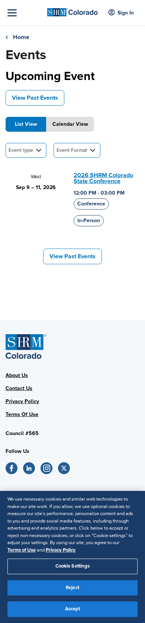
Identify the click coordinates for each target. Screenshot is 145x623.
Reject (72, 588)
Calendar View (70, 124)
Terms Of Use (22, 414)
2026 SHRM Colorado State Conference (103, 178)
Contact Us (19, 388)
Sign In (125, 13)
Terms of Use (21, 550)
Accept (72, 609)
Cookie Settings (72, 566)
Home (21, 37)
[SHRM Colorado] (72, 10)
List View (26, 124)
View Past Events (35, 98)
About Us (17, 375)
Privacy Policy (22, 401)
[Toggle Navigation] (25, 13)
